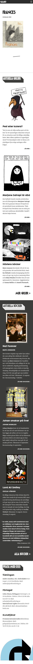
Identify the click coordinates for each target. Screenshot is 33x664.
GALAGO (3, 1)
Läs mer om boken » (24, 381)
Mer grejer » (22, 293)
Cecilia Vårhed (9, 491)
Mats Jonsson (9, 350)
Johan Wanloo (9, 424)
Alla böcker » (22, 554)
